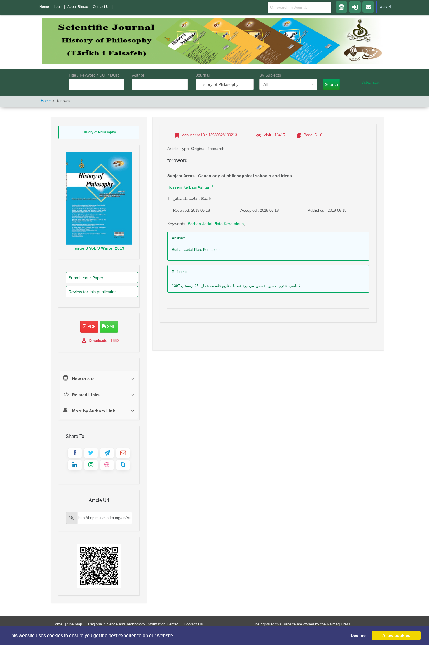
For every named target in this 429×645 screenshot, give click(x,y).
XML (110, 326)
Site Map (74, 624)
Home (46, 101)
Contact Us (193, 624)
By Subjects (270, 75)
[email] (368, 6)
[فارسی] (385, 6)
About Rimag (77, 7)
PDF (91, 326)
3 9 (99, 248)
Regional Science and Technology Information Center (133, 624)
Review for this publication (93, 291)
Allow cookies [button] (396, 635)
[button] (176, 636)
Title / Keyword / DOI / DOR (94, 75)
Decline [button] (358, 635)
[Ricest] (341, 6)
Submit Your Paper (86, 277)
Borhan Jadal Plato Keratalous (216, 223)
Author (138, 75)
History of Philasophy (99, 132)
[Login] (355, 6)
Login (58, 7)
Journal (203, 75)
